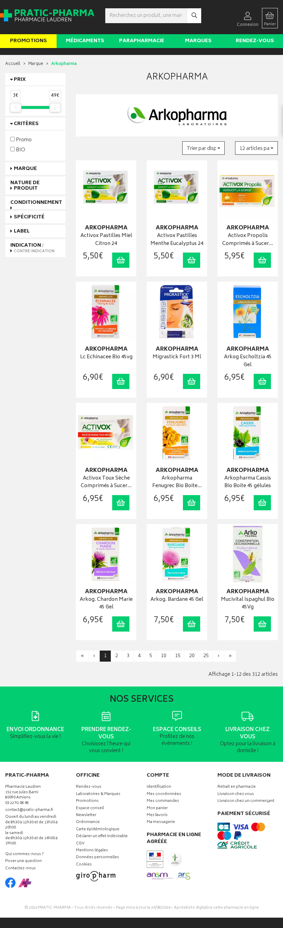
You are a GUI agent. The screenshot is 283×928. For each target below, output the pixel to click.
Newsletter (86, 815)
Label (22, 231)
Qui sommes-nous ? (24, 855)
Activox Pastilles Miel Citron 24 (106, 240)
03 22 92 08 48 (17, 803)
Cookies (84, 865)
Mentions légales (92, 851)
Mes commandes (163, 801)
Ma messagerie (161, 822)
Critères (26, 124)
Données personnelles (97, 858)
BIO (20, 150)
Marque (35, 64)
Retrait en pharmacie (236, 787)
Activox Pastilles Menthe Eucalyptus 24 (176, 240)
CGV (80, 844)
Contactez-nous (20, 869)
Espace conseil (90, 809)
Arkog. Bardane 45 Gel (176, 600)
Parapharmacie (141, 41)
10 (163, 656)
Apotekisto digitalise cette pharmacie (216, 908)
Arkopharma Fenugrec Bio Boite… (177, 482)
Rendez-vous (255, 41)
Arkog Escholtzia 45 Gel (248, 361)
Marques (198, 41)
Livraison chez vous (235, 794)
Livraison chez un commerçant (245, 801)
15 (177, 656)
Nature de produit (25, 185)
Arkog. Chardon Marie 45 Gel (106, 604)
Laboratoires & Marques (98, 794)
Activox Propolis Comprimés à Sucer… (247, 240)
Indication (32, 247)
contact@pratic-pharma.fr (29, 810)
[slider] (15, 107)
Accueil (12, 64)
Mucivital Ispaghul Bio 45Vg (247, 604)
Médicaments (85, 41)
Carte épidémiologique (97, 830)
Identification (159, 787)
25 (206, 656)
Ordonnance (88, 822)
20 (192, 656)
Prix (20, 79)
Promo (23, 140)
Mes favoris (157, 815)
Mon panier (157, 809)
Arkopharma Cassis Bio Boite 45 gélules (247, 482)
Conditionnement (36, 202)
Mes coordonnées (164, 794)
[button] (203, 148)
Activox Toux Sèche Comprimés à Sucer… (106, 482)
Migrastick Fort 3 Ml (177, 357)
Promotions (28, 41)
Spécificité (29, 217)
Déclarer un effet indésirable (102, 837)
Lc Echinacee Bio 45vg (106, 357)
